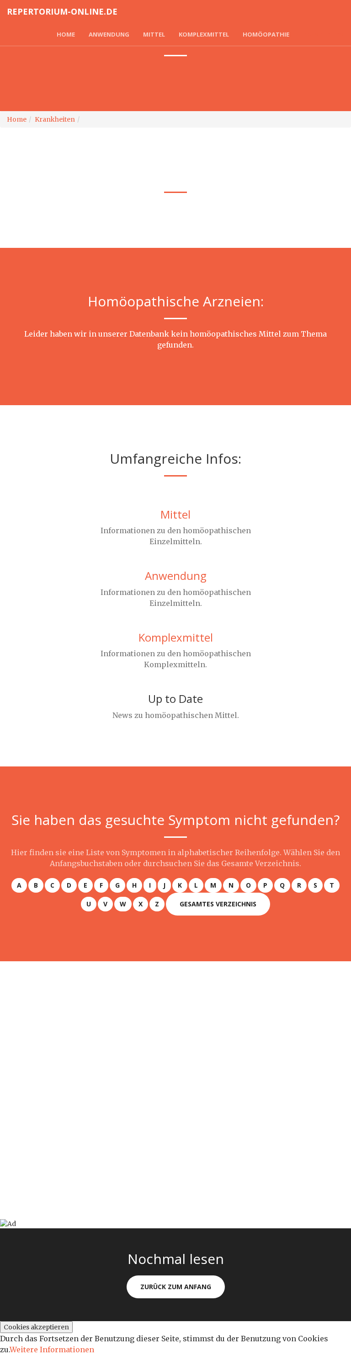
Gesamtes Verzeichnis (218, 904)
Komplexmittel (204, 34)
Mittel (154, 34)
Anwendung (109, 34)
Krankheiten (323, 34)
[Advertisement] (175, 1025)
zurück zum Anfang (175, 1286)
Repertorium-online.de (62, 11)
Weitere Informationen (52, 1349)
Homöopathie (266, 34)
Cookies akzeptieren (36, 1327)
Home (66, 34)
